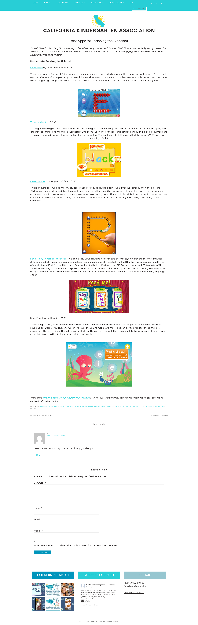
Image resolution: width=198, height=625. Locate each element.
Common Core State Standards (49, 406)
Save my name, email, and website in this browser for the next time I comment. (76, 545)
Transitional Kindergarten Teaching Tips (150, 406)
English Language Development (71, 406)
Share (96, 605)
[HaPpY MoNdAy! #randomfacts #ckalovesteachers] (53, 589)
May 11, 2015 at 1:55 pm (56, 435)
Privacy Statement (134, 592)
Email (37, 519)
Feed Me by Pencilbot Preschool (48, 259)
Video (88, 601)
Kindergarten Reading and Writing (94, 406)
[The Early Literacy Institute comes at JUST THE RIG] (67, 589)
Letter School (37, 181)
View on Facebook (86, 605)
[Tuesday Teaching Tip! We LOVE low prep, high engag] (38, 604)
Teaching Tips (130, 406)
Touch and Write (39, 122)
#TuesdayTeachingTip (88, 598)
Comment (40, 483)
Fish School (36, 68)
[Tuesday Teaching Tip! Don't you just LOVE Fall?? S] (67, 604)
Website (38, 531)
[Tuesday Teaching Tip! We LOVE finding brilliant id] (38, 589)
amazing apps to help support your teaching (66, 398)
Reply (37, 455)
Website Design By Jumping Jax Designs (106, 621)
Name (38, 508)
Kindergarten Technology (116, 406)
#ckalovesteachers (101, 598)
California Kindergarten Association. (99, 23)
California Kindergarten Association (100, 585)
